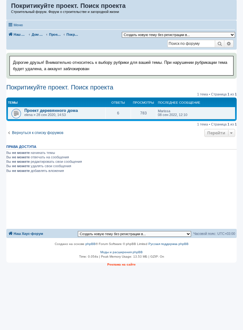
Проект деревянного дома (51, 110)
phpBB (90, 244)
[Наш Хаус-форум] (9, 7)
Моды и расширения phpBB (121, 252)
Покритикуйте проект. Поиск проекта (59, 87)
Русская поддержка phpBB (168, 244)
